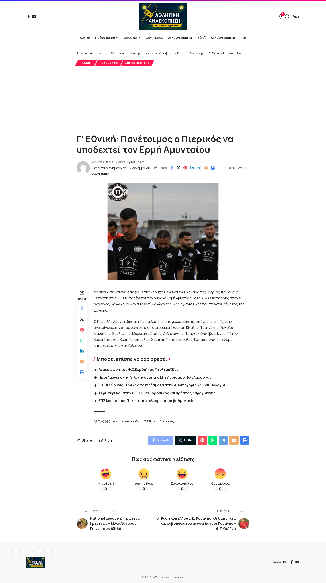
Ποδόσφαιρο (109, 63)
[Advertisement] (163, 99)
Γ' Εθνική (86, 63)
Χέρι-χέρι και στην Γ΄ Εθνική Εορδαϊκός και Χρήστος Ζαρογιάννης (157, 393)
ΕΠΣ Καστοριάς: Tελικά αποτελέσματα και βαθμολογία (146, 400)
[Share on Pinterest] (185, 167)
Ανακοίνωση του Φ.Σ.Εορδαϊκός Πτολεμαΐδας (139, 369)
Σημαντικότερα (137, 63)
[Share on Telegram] (199, 167)
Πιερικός (166, 421)
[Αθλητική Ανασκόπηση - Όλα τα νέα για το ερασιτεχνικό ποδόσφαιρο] (163, 16)
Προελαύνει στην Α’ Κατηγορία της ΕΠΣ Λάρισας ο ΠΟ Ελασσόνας (155, 377)
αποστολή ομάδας (127, 421)
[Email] (206, 167)
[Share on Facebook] (171, 167)
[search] (287, 16)
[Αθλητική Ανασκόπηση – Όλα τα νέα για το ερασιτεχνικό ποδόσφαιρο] (35, 562)
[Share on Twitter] (178, 167)
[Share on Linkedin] (192, 167)
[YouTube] (34, 16)
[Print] (213, 167)
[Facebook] (29, 16)
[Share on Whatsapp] (82, 340)
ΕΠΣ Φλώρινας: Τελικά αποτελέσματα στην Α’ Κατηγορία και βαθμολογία (162, 385)
